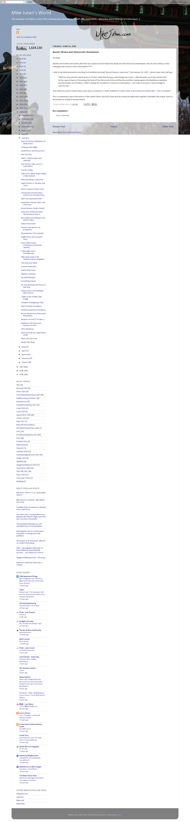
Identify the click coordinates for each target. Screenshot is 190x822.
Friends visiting (27, 170)
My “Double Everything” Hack (30, 624)
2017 (21, 78)
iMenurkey (20, 804)
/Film (21, 590)
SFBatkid (19, 462)
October (25, 123)
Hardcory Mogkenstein (28, 756)
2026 (21, 59)
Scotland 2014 (21, 452)
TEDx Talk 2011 (22, 471)
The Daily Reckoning (27, 603)
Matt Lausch (24, 639)
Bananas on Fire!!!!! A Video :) (33, 319)
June (24, 138)
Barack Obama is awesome (117, 72)
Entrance (22, 615)
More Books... (24, 641)
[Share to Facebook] (93, 104)
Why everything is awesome (32, 180)
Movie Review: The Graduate (32, 233)
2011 (21, 101)
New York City (26, 154)
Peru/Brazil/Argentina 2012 (26, 435)
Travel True (23, 735)
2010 (21, 104)
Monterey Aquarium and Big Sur (33, 310)
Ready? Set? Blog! (28, 342)
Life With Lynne (25, 729)
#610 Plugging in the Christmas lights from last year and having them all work (31, 581)
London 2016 (21, 418)
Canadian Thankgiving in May (32, 303)
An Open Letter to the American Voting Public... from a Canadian (144, 91)
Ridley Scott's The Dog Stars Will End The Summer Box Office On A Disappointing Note (32, 594)
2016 (21, 82)
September (26, 127)
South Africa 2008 (23, 468)
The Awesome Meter (29, 263)
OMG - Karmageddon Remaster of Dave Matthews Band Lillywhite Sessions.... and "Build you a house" (30, 550)
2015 (21, 85)
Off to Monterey (27, 329)
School (19, 448)
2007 (21, 367)
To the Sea (23, 749)
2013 (21, 93)
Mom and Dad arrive (29, 339)
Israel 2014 (20, 408)
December (26, 115)
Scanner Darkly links (29, 267)
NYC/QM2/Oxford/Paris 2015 (27, 428)
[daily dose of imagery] (29, 747)
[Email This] (85, 104)
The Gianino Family (27, 668)
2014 (21, 89)
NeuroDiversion (25, 632)
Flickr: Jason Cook (26, 648)
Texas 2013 (20, 475)
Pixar (18, 438)
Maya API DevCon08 (24, 425)
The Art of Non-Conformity (30, 630)
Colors (21, 670)
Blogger (119, 815)
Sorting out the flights (29, 147)
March (24, 355)
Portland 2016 (21, 441)
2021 (21, 66)
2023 (21, 63)
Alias (18, 385)
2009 (21, 108)
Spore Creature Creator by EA (32, 189)
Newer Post (59, 126)
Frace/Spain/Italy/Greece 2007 (28, 395)
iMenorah (20, 800)
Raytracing (20, 445)
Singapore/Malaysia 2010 (26, 465)
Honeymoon (21, 402)
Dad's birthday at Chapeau (31, 306)
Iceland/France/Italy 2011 (26, 405)
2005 (21, 374)
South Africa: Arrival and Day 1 (33, 151)
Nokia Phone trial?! (28, 224)
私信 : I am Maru (26, 704)
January (25, 362)
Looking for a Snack (26, 650)
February (25, 358)
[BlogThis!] (87, 104)
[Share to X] (90, 104)
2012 (21, 97)
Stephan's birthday (28, 274)
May (23, 347)
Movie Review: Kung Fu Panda (32, 208)
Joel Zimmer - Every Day (29, 657)
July (23, 134)
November (26, 119)
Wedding (19, 481)
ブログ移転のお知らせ (28, 706)
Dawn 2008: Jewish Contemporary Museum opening (31, 245)
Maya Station (25, 677)
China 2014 (20, 392)
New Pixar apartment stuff (31, 199)
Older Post (168, 126)
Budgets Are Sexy (26, 621)
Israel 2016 (20, 412)
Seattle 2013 (21, 458)
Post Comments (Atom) (72, 132)
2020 (21, 70)
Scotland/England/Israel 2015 (27, 455)
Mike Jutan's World (31, 13)
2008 (21, 112)
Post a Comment (62, 116)
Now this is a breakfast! (28, 769)
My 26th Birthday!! (28, 278)
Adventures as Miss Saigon (30, 767)
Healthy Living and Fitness (26, 398)
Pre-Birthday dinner (28, 281)
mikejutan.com (22, 794)
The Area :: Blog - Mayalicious (31, 693)
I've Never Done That (27, 776)
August (24, 131)
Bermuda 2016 (22, 388)
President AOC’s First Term (29, 606)
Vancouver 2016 (22, 478)
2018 (21, 74)
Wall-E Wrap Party (28, 270)
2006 (21, 371)
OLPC (18, 431)
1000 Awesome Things (28, 576)
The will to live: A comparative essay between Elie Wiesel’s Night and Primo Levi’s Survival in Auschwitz (31, 517)
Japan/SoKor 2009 (23, 415)
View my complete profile (26, 37)
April (24, 351)
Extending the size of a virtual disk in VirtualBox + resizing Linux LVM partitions (30, 533)
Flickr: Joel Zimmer (27, 612)
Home (114, 126)
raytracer (20, 797)
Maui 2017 (20, 421)
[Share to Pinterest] (95, 104)
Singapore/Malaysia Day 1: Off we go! (31, 558)
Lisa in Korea (24, 713)
